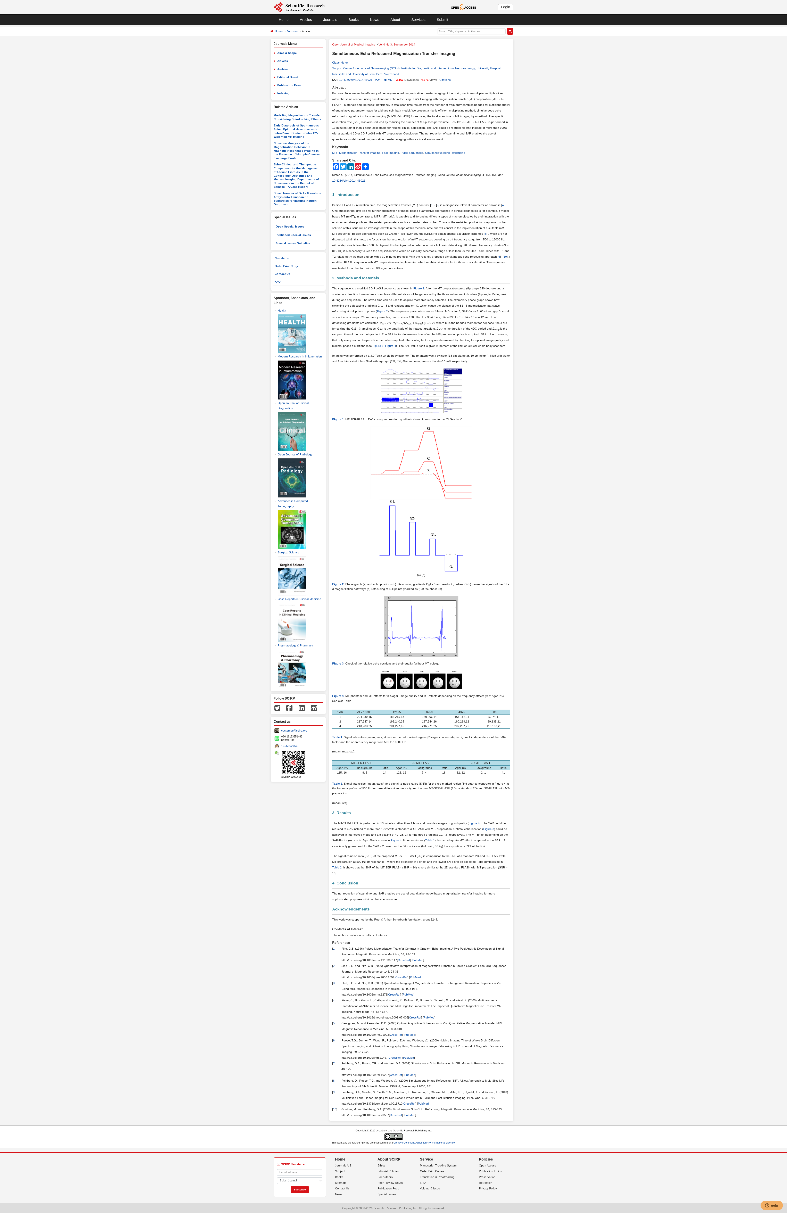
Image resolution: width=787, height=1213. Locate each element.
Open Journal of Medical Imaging (353, 44)
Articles (306, 20)
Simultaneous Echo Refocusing (445, 152)
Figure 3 (378, 345)
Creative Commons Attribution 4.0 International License (424, 1142)
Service (426, 1159)
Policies (486, 1159)
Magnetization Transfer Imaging (359, 152)
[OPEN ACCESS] (463, 7)
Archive (282, 69)
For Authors (385, 1177)
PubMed (417, 960)
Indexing (283, 93)
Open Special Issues (290, 226)
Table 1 (430, 840)
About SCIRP (389, 1159)
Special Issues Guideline (293, 243)
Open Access (487, 1165)
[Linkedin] (302, 707)
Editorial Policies (388, 1171)
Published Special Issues (293, 235)
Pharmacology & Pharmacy (295, 645)
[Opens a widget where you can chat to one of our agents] (771, 1206)
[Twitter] (277, 707)
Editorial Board (287, 77)
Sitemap (340, 1182)
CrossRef (404, 960)
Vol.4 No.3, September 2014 (397, 44)
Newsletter (282, 258)
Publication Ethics (490, 1171)
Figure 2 (382, 311)
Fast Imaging (390, 152)
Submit (442, 20)
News (374, 20)
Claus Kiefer (340, 62)
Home (284, 20)
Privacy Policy (488, 1188)
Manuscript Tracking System (438, 1165)
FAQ (278, 281)
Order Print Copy (286, 266)
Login (505, 7)
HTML (388, 79)
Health (282, 310)
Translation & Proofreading (437, 1177)
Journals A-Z (343, 1165)
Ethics (381, 1165)
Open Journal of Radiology (295, 454)
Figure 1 (418, 288)
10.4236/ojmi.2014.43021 (355, 79)
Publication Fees (289, 85)
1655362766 (289, 746)
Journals (330, 20)
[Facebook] (289, 707)
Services (418, 20)
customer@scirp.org (294, 730)
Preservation (487, 1177)
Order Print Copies (432, 1171)
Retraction (485, 1182)
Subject (340, 1171)
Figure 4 (390, 345)
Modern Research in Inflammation (300, 356)
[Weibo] (314, 707)
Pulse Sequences (412, 152)
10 (505, 256)
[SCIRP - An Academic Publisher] (299, 7)
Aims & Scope (287, 53)
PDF (378, 79)
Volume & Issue (430, 1188)
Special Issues (387, 1194)
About (395, 20)
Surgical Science (288, 552)
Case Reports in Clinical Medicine (299, 599)
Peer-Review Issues (390, 1182)
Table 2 (337, 867)
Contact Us (282, 273)
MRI (335, 152)
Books (353, 20)
